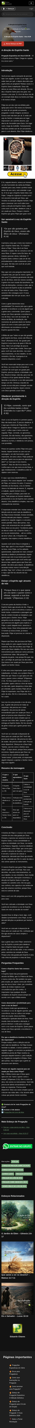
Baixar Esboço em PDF (14, 43)
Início (5, 29)
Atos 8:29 (15, 1161)
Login (31, 9)
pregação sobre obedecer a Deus (14, 1182)
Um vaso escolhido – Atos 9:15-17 (15, 1133)
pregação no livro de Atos (12, 1178)
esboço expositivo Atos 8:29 (12, 1169)
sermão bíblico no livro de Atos (14, 1186)
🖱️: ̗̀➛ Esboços (8, 9)
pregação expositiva (23, 1174)
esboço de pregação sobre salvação (16, 1165)
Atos (10, 29)
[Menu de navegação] (31, 3)
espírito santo (7, 1174)
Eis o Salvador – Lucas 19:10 (14, 1316)
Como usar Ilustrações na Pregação (14, 1380)
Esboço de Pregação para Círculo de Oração (17, 1404)
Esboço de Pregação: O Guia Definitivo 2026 (15, 1412)
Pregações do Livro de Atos (14, 1112)
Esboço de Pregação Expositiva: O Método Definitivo (17, 1395)
